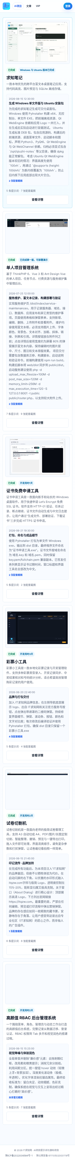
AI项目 (18, 5)
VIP (38, 5)
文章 (28, 5)
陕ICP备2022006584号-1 (19, 1155)
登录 (67, 5)
